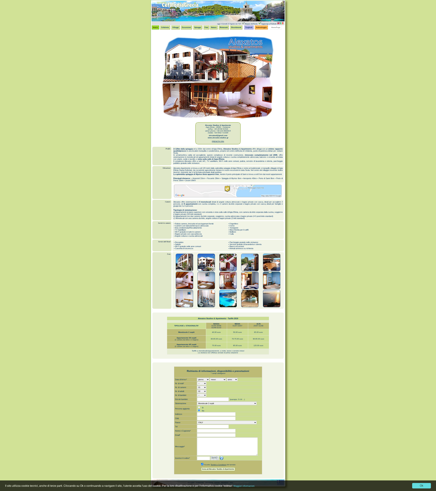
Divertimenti (236, 27)
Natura (213, 27)
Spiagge (197, 27)
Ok (421, 485)
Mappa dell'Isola (251, 24)
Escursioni (186, 27)
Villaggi (175, 27)
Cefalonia (165, 27)
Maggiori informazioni (243, 486)
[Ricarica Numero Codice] (222, 458)
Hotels (155, 27)
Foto (206, 27)
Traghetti (248, 27)
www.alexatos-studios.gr (218, 138)
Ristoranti (224, 27)
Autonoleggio (261, 27)
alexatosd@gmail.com (218, 135)
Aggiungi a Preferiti (268, 24)
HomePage (275, 27)
